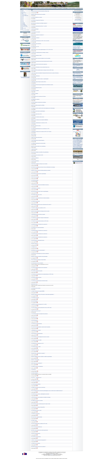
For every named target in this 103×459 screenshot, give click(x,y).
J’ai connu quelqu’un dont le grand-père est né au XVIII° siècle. (41, 307)
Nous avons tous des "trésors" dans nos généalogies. (39, 191)
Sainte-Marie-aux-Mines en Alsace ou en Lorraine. (39, 163)
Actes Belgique (23, 24)
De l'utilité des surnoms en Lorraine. (37, 400)
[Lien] (74, 74)
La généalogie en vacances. (35, 188)
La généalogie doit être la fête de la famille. (38, 214)
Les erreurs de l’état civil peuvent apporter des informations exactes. (42, 84)
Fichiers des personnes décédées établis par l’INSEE (77, 73)
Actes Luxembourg (24, 25)
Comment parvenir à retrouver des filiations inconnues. (40, 184)
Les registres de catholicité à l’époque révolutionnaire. (40, 217)
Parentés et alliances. (34, 243)
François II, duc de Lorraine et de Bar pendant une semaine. (41, 170)
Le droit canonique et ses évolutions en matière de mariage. (41, 397)
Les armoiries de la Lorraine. (35, 288)
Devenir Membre (77, 19)
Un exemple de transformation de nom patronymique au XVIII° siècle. (42, 274)
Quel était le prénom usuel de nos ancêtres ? (38, 446)
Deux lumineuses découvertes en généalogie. (38, 173)
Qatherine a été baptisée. (35, 359)
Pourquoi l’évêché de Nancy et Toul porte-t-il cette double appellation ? (42, 294)
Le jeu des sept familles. (35, 160)
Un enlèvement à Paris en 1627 (36, 410)
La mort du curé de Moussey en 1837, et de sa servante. (40, 40)
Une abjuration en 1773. (35, 46)
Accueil (22, 10)
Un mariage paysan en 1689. (36, 346)
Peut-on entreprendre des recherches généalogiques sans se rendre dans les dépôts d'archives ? (47, 390)
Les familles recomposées (35, 413)
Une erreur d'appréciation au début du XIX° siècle (39, 423)
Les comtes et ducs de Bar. (35, 201)
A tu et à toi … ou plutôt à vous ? (36, 377)
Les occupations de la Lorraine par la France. (38, 96)
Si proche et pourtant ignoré (35, 433)
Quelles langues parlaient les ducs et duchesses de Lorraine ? (41, 204)
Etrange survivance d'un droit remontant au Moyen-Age (40, 11)
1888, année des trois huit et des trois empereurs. (39, 64)
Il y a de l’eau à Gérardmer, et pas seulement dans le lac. (40, 67)
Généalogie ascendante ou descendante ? (38, 250)
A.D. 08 (22, 16)
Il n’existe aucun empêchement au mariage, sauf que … (40, 52)
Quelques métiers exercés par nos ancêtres (38, 14)
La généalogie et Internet (35, 37)
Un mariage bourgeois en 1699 (36, 340)
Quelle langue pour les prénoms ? (36, 363)
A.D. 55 (22, 18)
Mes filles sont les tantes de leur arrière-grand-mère (39, 430)
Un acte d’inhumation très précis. (36, 87)
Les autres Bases (24, 14)
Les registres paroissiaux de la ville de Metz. (38, 143)
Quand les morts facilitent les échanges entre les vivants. (40, 211)
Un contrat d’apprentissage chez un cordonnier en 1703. (40, 128)
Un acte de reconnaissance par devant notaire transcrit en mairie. (41, 61)
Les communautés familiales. (36, 384)
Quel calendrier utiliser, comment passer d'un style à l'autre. (40, 403)
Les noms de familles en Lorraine (36, 17)
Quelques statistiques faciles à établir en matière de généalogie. (41, 356)
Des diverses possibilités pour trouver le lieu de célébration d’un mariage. (43, 167)
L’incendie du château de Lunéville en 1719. (38, 207)
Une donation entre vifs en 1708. (36, 194)
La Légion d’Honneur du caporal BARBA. (38, 291)
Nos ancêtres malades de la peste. (36, 270)
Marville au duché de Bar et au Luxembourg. (38, 146)
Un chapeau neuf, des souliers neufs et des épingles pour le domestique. (43, 108)
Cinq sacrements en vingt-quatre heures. (37, 240)
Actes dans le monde (24, 26)
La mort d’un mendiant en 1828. (36, 55)
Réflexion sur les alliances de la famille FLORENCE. (39, 119)
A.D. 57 (22, 19)
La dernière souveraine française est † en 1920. (39, 304)
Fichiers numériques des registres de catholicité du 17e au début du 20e (78, 66)
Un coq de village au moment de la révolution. (38, 102)
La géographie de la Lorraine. (36, 330)
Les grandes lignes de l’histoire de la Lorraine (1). (39, 237)
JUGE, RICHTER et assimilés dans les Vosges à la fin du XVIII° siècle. (42, 70)
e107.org (51, 454)
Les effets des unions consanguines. (37, 366)
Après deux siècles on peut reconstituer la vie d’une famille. (40, 58)
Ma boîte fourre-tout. (34, 317)
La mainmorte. (33, 369)
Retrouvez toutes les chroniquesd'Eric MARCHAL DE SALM (25, 77)
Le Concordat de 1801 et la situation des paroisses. (39, 313)
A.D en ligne (23, 22)
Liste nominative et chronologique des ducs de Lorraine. (40, 336)
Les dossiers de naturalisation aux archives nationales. (40, 253)
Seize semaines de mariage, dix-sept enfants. (38, 259)
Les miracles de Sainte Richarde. (36, 323)
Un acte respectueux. (34, 320)
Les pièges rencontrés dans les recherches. (38, 387)
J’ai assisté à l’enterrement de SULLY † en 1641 (39, 26)
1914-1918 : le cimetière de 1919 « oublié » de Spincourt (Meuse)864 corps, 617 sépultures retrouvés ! (77, 82)
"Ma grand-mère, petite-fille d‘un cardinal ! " (38, 353)
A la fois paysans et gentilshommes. (37, 333)
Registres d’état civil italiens (77, 131)
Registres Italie (23, 28)
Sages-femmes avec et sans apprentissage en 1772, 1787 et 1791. (42, 49)
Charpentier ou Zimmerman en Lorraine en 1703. (39, 122)
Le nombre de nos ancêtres (35, 443)
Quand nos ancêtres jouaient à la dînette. (37, 105)
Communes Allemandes (24, 15)
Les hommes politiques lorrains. (36, 277)
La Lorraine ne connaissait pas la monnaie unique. (39, 280)
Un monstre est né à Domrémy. (36, 43)
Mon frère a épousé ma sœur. (36, 125)
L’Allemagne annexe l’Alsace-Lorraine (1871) (38, 81)
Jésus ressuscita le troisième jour (36, 426)
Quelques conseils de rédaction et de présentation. (39, 256)
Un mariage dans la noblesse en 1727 (37, 343)
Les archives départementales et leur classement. (39, 267)
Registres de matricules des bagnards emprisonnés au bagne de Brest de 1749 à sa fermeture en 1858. (78, 77)
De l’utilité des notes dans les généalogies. (38, 111)
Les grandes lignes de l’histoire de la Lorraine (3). (39, 230)
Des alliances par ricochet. (35, 380)
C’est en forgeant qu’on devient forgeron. (37, 140)
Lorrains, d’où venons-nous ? (36, 310)
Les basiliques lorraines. (35, 297)
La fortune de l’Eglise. (34, 93)
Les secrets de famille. (34, 180)
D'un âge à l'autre (34, 420)
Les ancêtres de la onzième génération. (37, 227)
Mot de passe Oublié (78, 20)
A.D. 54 (22, 17)
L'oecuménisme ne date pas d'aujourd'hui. (38, 407)
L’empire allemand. (34, 149)
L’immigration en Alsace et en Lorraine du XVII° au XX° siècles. (41, 131)
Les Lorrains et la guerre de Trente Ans (37, 20)
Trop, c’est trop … (34, 134)
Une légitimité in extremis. (35, 99)
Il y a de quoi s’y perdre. (35, 90)
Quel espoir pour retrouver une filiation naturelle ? (39, 23)
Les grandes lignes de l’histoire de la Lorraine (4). (39, 224)
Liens (22, 27)
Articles (22, 13)
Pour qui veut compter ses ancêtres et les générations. (40, 152)
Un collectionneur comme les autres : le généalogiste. (40, 78)
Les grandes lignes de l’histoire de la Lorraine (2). (39, 233)
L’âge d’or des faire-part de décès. (36, 137)
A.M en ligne (23, 23)
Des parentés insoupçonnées (36, 436)
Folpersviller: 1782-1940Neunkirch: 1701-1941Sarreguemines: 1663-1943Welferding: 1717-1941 (77, 45)
